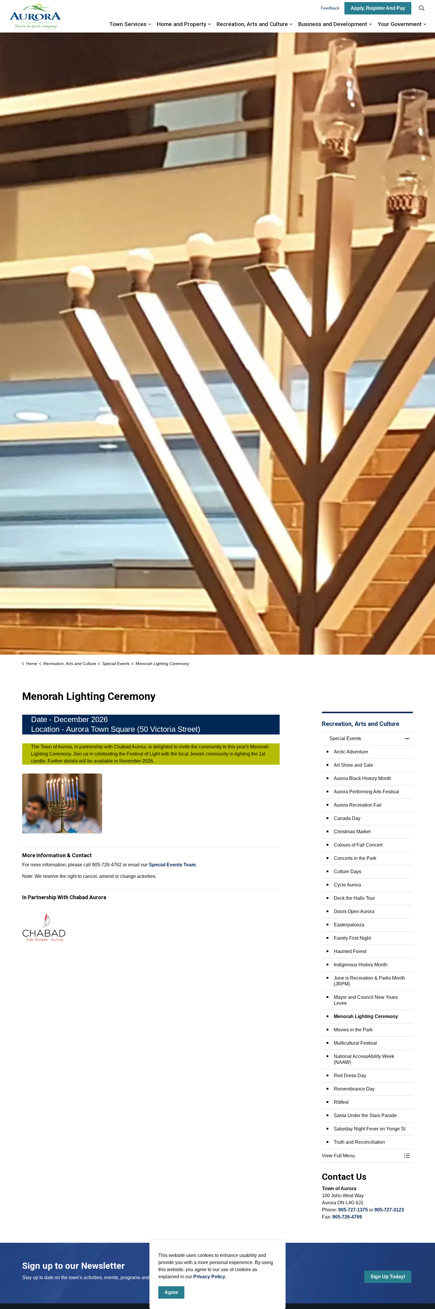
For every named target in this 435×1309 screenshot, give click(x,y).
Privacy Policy (209, 1276)
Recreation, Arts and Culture (252, 24)
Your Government (400, 24)
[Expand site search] (422, 8)
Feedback (330, 8)
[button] (62, 803)
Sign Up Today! (387, 1276)
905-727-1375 (353, 1209)
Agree (171, 1292)
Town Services (127, 24)
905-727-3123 (389, 1209)
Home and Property (181, 24)
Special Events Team (172, 864)
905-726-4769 (347, 1216)
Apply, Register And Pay (378, 8)
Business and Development (332, 24)
